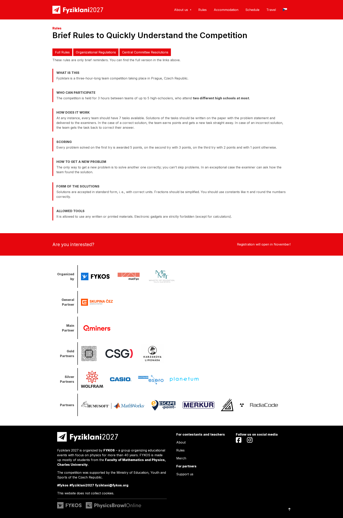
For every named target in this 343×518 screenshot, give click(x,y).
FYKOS (109, 450)
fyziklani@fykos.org (111, 485)
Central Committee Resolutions (145, 52)
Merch (181, 458)
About (181, 442)
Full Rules (62, 52)
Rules (180, 450)
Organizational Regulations (96, 52)
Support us (184, 474)
